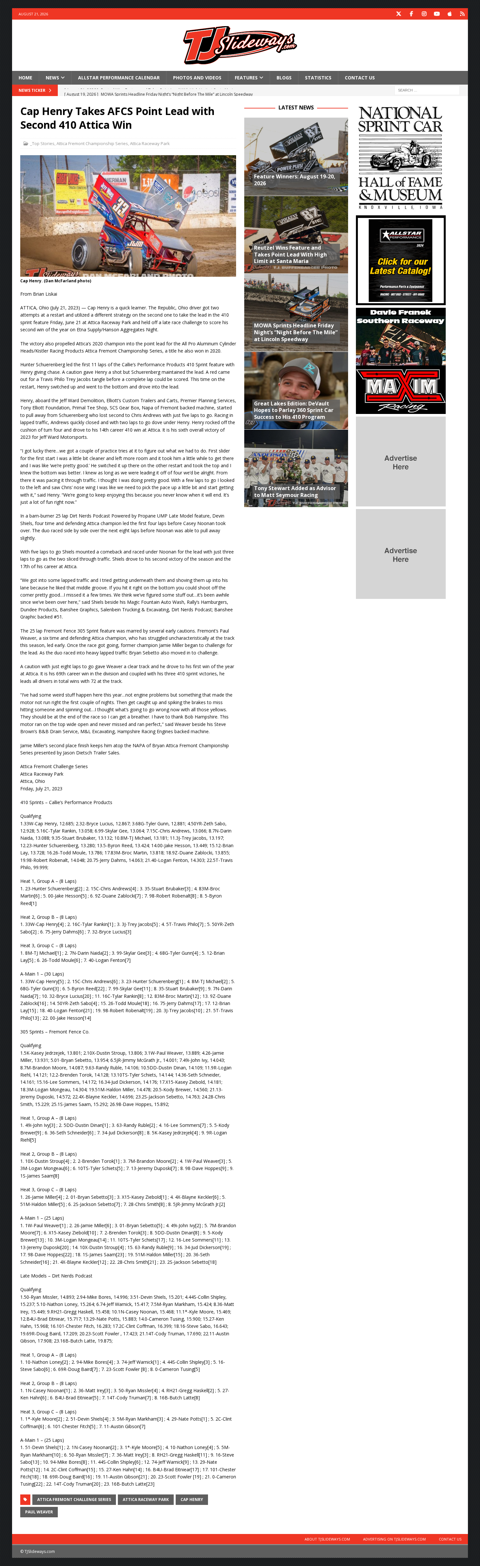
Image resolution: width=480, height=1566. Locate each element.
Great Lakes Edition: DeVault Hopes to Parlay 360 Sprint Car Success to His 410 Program (293, 410)
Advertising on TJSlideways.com (394, 1539)
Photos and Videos (197, 77)
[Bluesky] (462, 14)
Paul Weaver (39, 1512)
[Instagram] (424, 14)
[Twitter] (398, 14)
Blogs (284, 77)
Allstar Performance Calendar (119, 77)
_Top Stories (42, 143)
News (52, 77)
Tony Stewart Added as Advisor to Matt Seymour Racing (295, 492)
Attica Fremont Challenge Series (74, 1499)
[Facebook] (411, 14)
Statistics (318, 77)
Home (25, 77)
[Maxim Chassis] (401, 410)
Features (246, 77)
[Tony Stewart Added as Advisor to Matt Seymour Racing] (296, 468)
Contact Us (360, 77)
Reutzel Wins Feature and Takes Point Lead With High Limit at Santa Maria (290, 254)
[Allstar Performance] (401, 301)
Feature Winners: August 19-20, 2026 (294, 180)
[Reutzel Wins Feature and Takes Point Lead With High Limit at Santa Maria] (296, 234)
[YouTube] (436, 14)
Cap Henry (192, 1499)
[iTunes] (449, 14)
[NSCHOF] (401, 209)
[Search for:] (427, 90)
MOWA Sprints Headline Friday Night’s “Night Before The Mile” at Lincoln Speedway (296, 332)
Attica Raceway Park (150, 143)
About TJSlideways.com (327, 1539)
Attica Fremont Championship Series (92, 143)
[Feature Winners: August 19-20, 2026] (296, 156)
